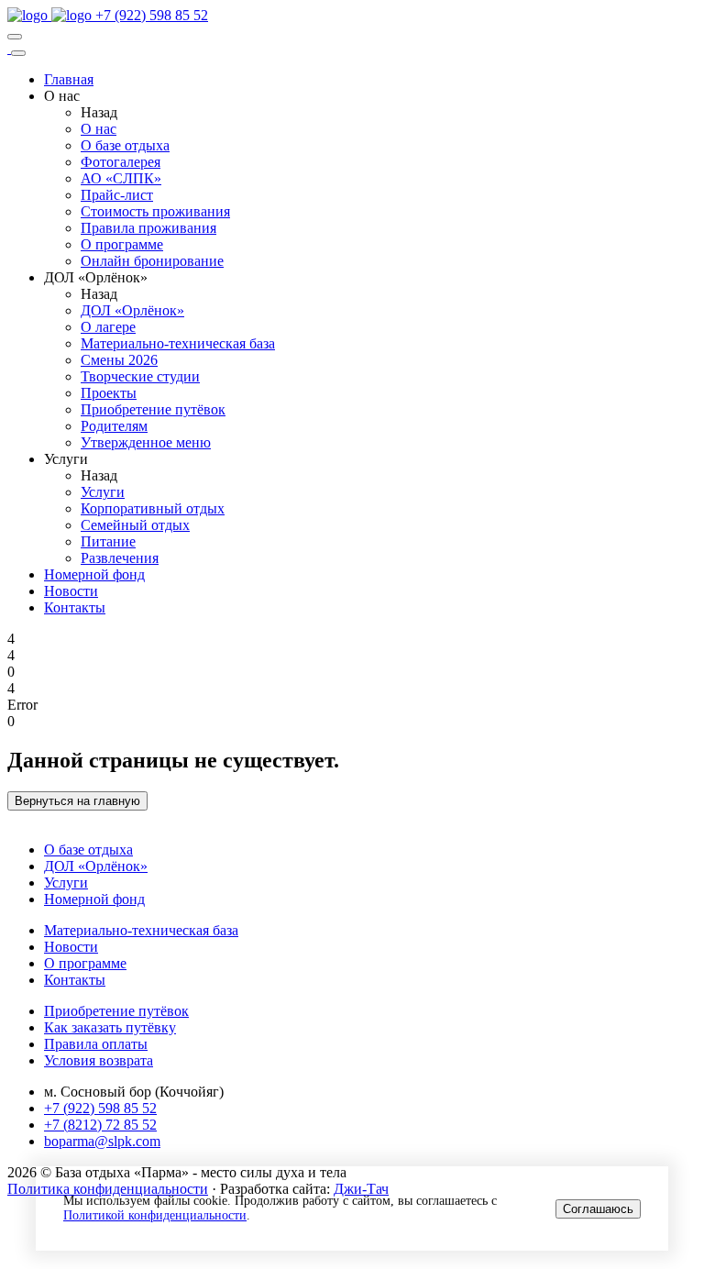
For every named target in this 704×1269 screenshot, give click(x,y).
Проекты (109, 393)
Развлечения (120, 558)
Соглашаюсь (598, 1209)
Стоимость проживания (155, 211)
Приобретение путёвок (153, 409)
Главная (69, 79)
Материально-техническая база (178, 343)
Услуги (103, 492)
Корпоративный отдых (153, 508)
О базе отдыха (125, 145)
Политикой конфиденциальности (155, 1215)
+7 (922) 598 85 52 (151, 15)
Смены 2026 (119, 360)
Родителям (114, 426)
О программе (122, 244)
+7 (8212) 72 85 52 (100, 1124)
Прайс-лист (117, 195)
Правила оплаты (96, 1044)
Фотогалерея (120, 162)
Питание (108, 541)
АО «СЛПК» (121, 178)
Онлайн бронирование (152, 261)
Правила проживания (148, 228)
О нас (98, 129)
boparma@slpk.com (102, 1141)
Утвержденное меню (146, 442)
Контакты (74, 607)
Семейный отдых (135, 525)
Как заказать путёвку (110, 1027)
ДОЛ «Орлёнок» (132, 310)
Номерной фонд (94, 574)
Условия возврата (98, 1060)
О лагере (108, 327)
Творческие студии (140, 376)
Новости (71, 591)
